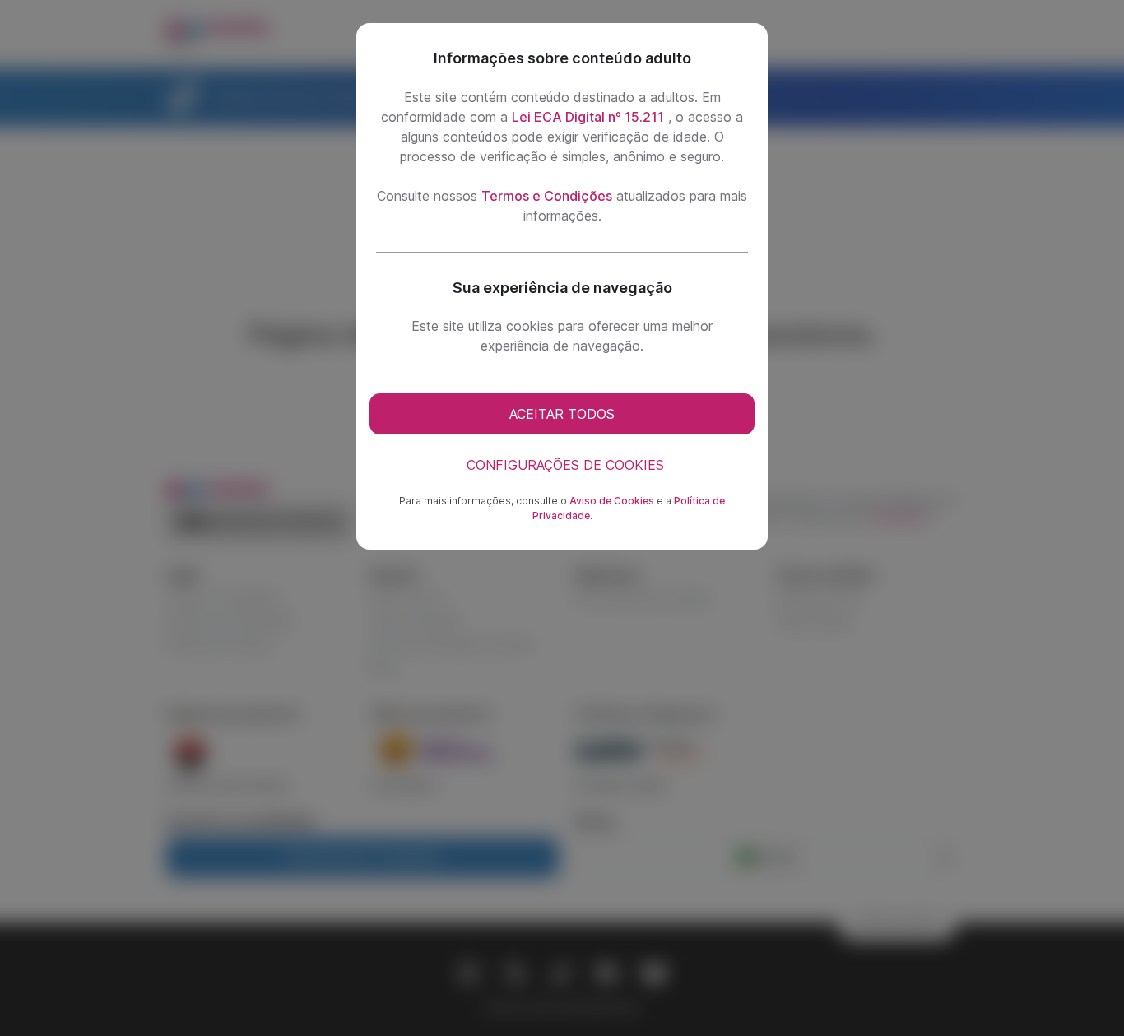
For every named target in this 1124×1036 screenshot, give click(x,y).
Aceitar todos (562, 414)
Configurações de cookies (565, 465)
